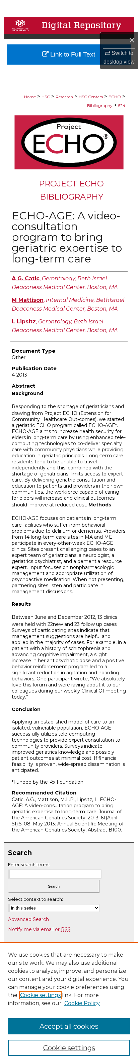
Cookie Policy (82, 1003)
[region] (69, 1003)
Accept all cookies (69, 1026)
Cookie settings (40, 995)
